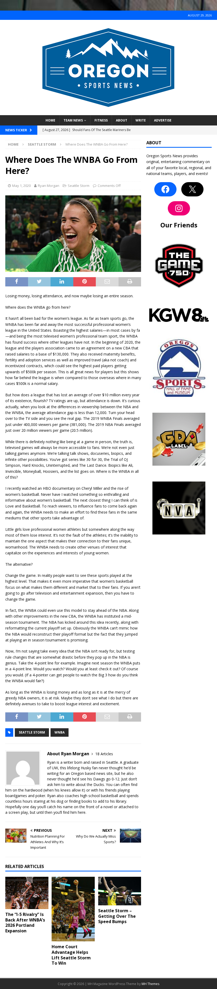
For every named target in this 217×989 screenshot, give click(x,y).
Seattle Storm (78, 185)
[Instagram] (179, 208)
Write (140, 120)
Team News (73, 120)
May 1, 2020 (21, 185)
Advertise (162, 120)
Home (50, 120)
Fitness (101, 120)
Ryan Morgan (48, 185)
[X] (192, 189)
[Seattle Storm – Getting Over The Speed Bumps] (119, 891)
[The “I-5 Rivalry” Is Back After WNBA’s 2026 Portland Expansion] (26, 893)
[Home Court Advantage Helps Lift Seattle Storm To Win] (73, 909)
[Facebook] (165, 189)
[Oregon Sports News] (108, 112)
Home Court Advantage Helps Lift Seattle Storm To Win (71, 955)
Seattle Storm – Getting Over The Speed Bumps (117, 916)
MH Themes (150, 984)
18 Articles (104, 753)
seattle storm (32, 732)
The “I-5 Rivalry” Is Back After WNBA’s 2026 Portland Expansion (25, 922)
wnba (60, 732)
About (121, 120)
